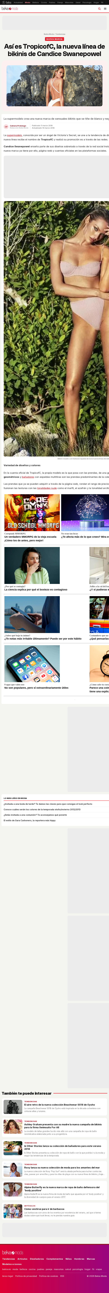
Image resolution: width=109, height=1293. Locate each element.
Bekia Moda (49, 34)
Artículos (29, 1206)
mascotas (59, 1269)
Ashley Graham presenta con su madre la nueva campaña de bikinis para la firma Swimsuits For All (63, 1126)
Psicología (87, 2)
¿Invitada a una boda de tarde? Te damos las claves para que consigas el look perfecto (48, 804)
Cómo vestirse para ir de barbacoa (44, 1209)
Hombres (79, 1259)
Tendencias (60, 34)
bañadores (28, 477)
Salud (78, 2)
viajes (99, 1269)
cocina (32, 1269)
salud (68, 1269)
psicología (78, 1269)
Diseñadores (37, 1259)
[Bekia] (6, 2)
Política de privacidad (26, 1276)
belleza (23, 1269)
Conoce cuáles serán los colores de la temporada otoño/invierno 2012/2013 (42, 809)
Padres (52, 2)
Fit (102, 2)
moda (15, 1269)
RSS (62, 1276)
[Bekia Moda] (10, 9)
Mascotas (69, 2)
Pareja (60, 2)
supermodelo (14, 135)
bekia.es (6, 1269)
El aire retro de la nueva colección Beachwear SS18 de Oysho (59, 1104)
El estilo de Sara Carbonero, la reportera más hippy (29, 820)
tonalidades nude (47, 488)
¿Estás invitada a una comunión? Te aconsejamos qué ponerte (35, 815)
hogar (87, 1269)
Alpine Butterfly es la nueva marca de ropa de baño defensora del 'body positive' (61, 1189)
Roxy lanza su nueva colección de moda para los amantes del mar (62, 1167)
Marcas (91, 1259)
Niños (69, 1259)
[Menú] (105, 9)
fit (93, 1269)
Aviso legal (7, 1276)
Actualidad (18, 2)
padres (40, 1269)
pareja (49, 1269)
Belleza (36, 2)
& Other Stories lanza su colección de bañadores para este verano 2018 (62, 1147)
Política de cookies (48, 1276)
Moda (27, 2)
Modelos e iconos (12, 1264)
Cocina (44, 2)
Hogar (96, 2)
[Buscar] (99, 9)
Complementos (54, 1259)
